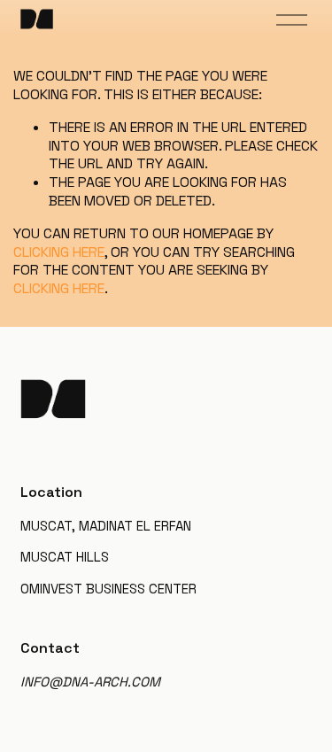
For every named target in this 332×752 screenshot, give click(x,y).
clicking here (58, 252)
